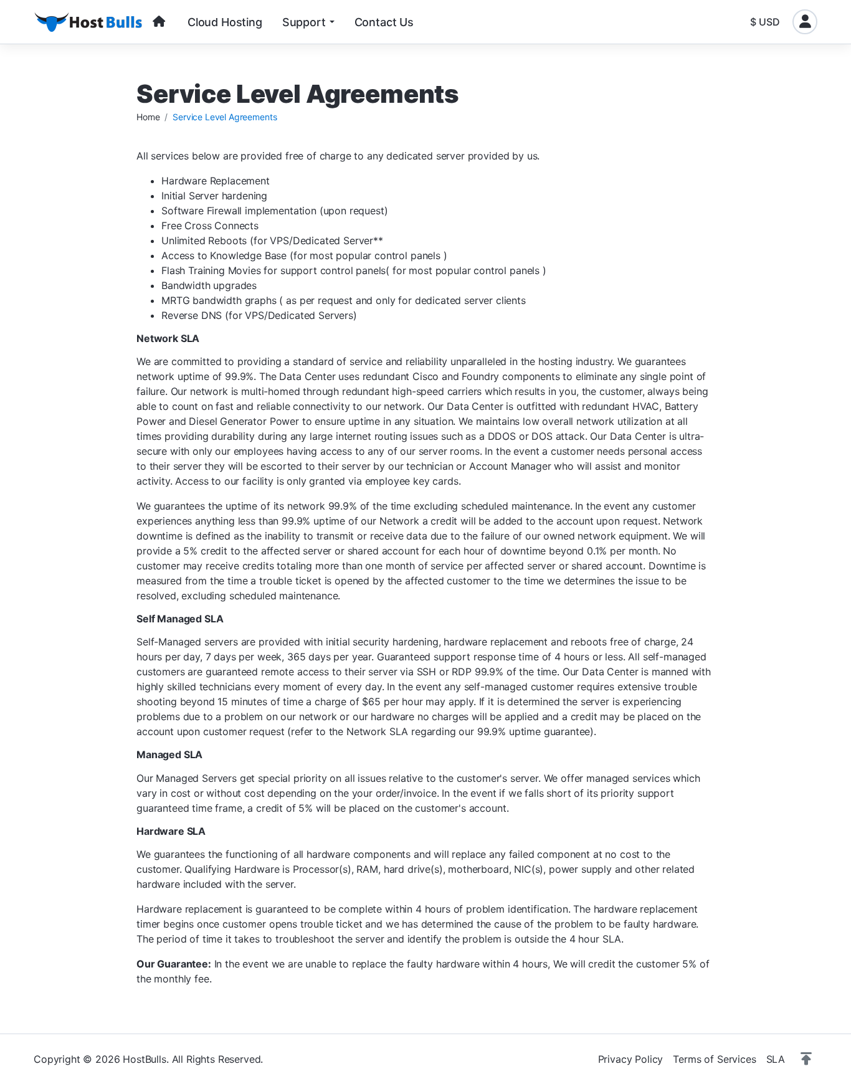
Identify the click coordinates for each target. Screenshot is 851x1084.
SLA (776, 1059)
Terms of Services (714, 1059)
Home (147, 117)
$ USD (765, 22)
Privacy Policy (630, 1059)
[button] (806, 1059)
